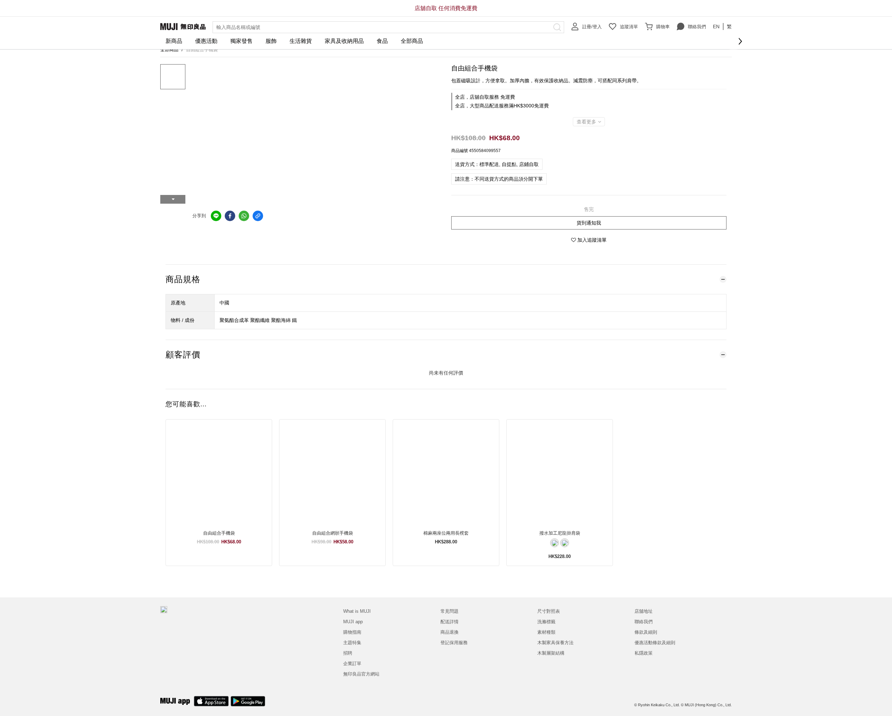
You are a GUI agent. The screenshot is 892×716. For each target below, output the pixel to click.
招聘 (347, 653)
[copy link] (258, 216)
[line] (216, 216)
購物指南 (352, 632)
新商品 (174, 41)
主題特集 (352, 642)
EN (716, 26)
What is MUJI (357, 611)
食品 (382, 41)
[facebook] (230, 216)
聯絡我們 (697, 26)
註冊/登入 (592, 26)
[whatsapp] (244, 216)
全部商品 (412, 41)
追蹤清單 (629, 26)
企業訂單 (352, 663)
